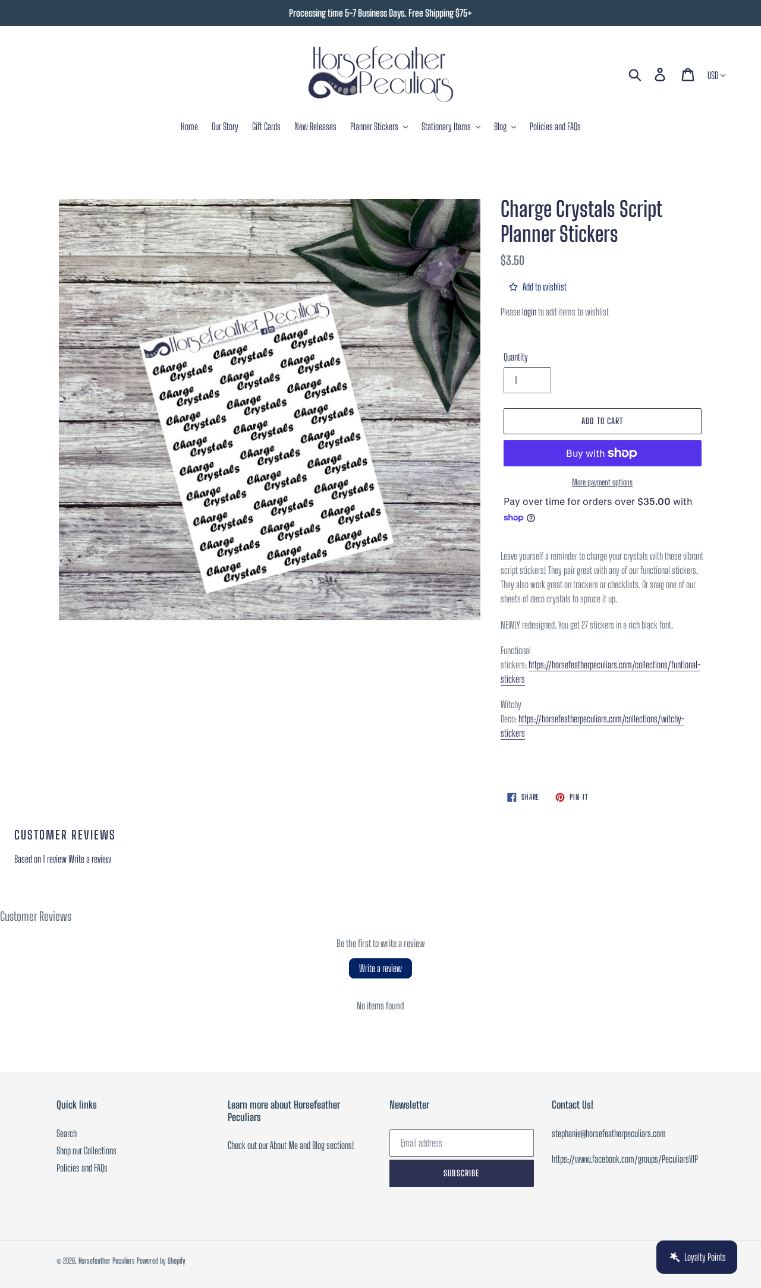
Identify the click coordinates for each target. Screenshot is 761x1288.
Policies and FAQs (82, 1167)
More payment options (602, 482)
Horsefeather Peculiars (106, 1260)
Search (66, 1133)
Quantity (516, 356)
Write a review (89, 858)
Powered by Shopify (161, 1260)
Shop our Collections (86, 1150)
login (529, 311)
